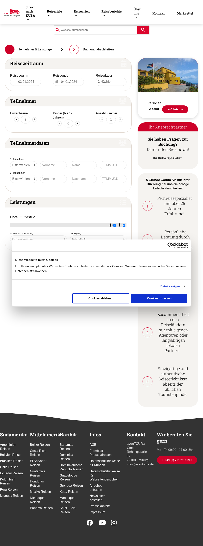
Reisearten (82, 11)
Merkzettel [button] (185, 13)
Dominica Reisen (66, 457)
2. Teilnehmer (17, 173)
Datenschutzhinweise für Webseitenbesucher (102, 475)
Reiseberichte (112, 11)
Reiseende (60, 75)
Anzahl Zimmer (106, 113)
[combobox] (95, 29)
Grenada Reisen (71, 485)
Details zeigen (170, 286)
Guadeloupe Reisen (68, 477)
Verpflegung (75, 233)
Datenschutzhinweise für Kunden (102, 463)
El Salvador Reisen (38, 463)
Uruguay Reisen (11, 495)
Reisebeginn (19, 75)
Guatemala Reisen (37, 473)
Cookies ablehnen (100, 298)
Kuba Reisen (69, 491)
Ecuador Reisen (11, 473)
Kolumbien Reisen (7, 481)
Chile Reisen (9, 467)
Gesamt (153, 109)
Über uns (137, 11)
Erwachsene (19, 113)
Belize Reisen (40, 444)
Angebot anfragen (96, 487)
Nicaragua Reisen (37, 500)
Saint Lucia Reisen (68, 510)
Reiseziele (54, 11)
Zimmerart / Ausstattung (21, 233)
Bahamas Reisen (66, 446)
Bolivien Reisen (11, 454)
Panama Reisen (41, 508)
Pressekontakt (100, 506)
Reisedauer (104, 75)
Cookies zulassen (159, 298)
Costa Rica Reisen (38, 453)
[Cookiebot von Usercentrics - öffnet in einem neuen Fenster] (170, 245)
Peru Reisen (9, 489)
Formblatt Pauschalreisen (101, 453)
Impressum (97, 512)
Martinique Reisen (67, 500)
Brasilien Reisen (11, 461)
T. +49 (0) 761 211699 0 (177, 460)
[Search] (143, 29)
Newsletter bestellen (97, 498)
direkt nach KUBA (30, 11)
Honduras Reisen (37, 483)
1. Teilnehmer (17, 159)
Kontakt (158, 13)
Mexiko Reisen (40, 491)
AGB (93, 444)
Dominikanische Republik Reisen (71, 467)
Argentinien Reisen (8, 446)
